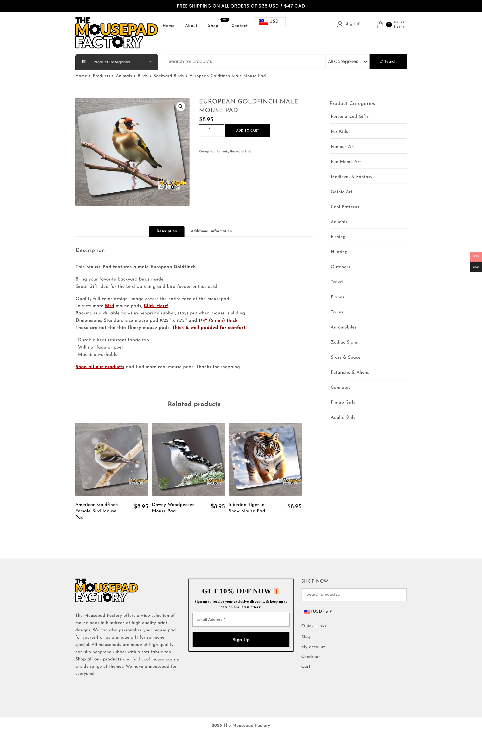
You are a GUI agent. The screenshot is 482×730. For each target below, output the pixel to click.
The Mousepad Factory (246, 726)
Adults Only (343, 418)
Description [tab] (167, 231)
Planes (337, 297)
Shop (213, 26)
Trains (337, 312)
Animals (222, 151)
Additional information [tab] (211, 231)
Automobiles (344, 327)
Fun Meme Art (346, 162)
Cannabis (340, 388)
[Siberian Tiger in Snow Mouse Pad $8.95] (265, 459)
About (191, 26)
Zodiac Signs (344, 343)
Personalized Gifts (350, 117)
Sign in (353, 23)
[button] (180, 106)
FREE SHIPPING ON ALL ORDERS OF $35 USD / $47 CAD (241, 6)
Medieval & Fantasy (352, 177)
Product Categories (111, 62)
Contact (239, 26)
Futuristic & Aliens (350, 373)
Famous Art (343, 147)
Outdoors (340, 267)
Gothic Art (342, 192)
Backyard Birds (241, 151)
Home (169, 26)
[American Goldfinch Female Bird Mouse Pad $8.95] (111, 459)
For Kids (339, 132)
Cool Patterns (345, 207)
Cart (305, 667)
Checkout (310, 657)
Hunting (339, 252)
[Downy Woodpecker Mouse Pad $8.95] (188, 459)
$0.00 (398, 27)
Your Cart (400, 22)
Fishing (338, 237)
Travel (337, 282)
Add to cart (247, 130)
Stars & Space (346, 358)
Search (390, 61)
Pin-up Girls (343, 403)
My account (313, 647)
